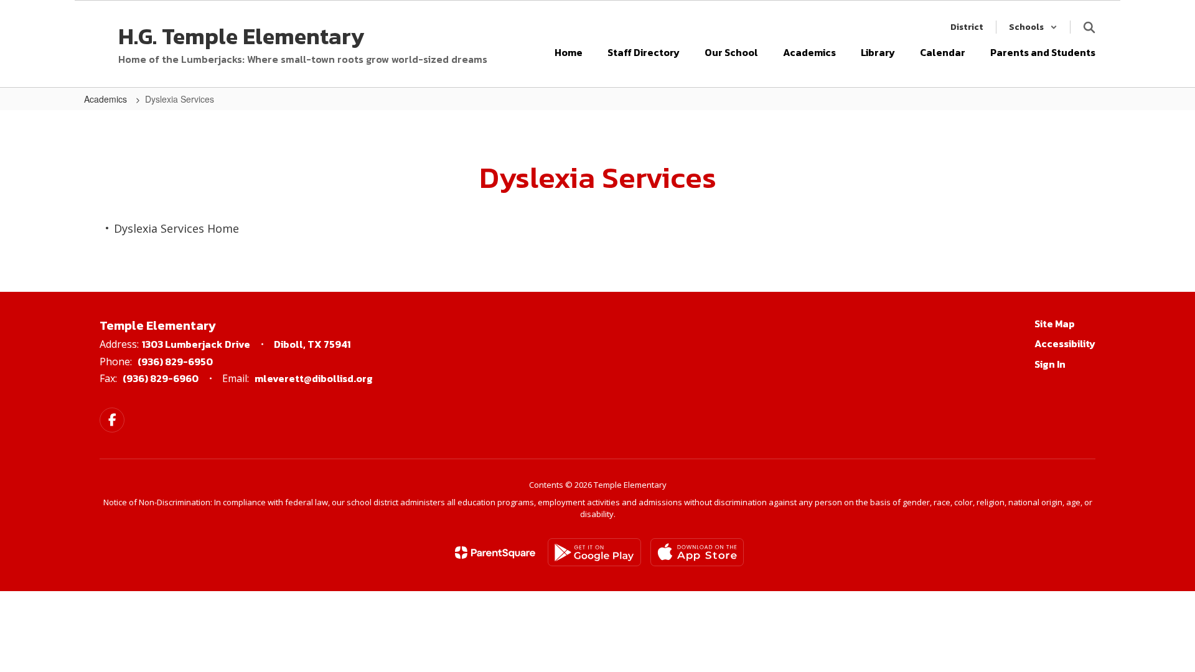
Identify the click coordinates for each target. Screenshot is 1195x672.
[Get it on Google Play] (594, 552)
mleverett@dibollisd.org (314, 378)
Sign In (1050, 364)
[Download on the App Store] (697, 552)
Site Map (1054, 323)
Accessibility (1064, 343)
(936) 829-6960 (161, 378)
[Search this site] (1089, 27)
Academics (106, 99)
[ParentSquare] (495, 552)
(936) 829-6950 (175, 361)
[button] (1033, 27)
